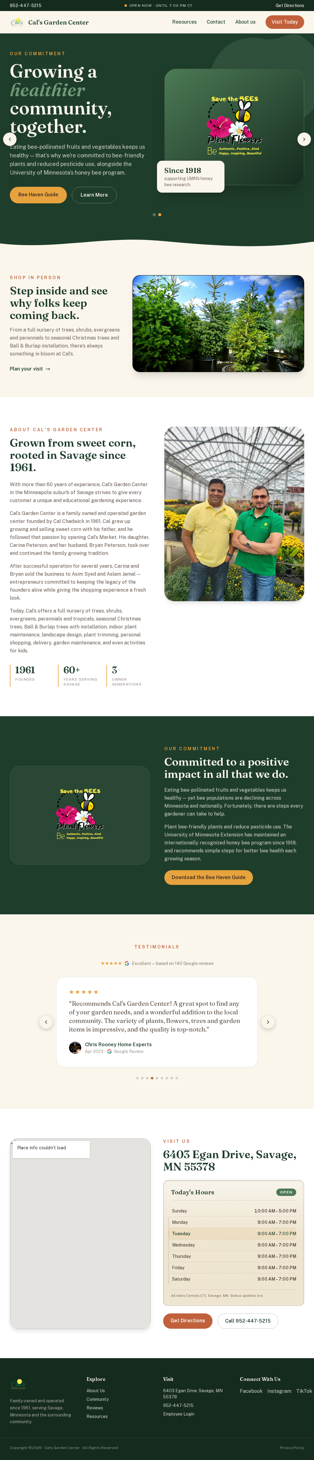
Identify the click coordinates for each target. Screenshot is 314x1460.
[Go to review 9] (176, 1078)
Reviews (94, 1407)
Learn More (32, 195)
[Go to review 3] (147, 1078)
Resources (184, 22)
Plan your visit (26, 369)
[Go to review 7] (167, 1078)
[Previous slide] (10, 139)
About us (245, 22)
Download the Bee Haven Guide (209, 877)
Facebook (251, 1391)
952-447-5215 (25, 5)
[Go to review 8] (171, 1078)
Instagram (279, 1391)
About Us (95, 1390)
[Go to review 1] (137, 1078)
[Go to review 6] (162, 1078)
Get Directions (290, 5)
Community (97, 1399)
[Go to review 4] (152, 1078)
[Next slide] (304, 139)
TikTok (304, 1391)
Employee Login (178, 1414)
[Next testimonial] (268, 1022)
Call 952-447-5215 (248, 1321)
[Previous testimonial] (46, 1022)
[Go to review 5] (157, 1078)
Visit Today (285, 22)
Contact (216, 22)
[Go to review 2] (142, 1078)
